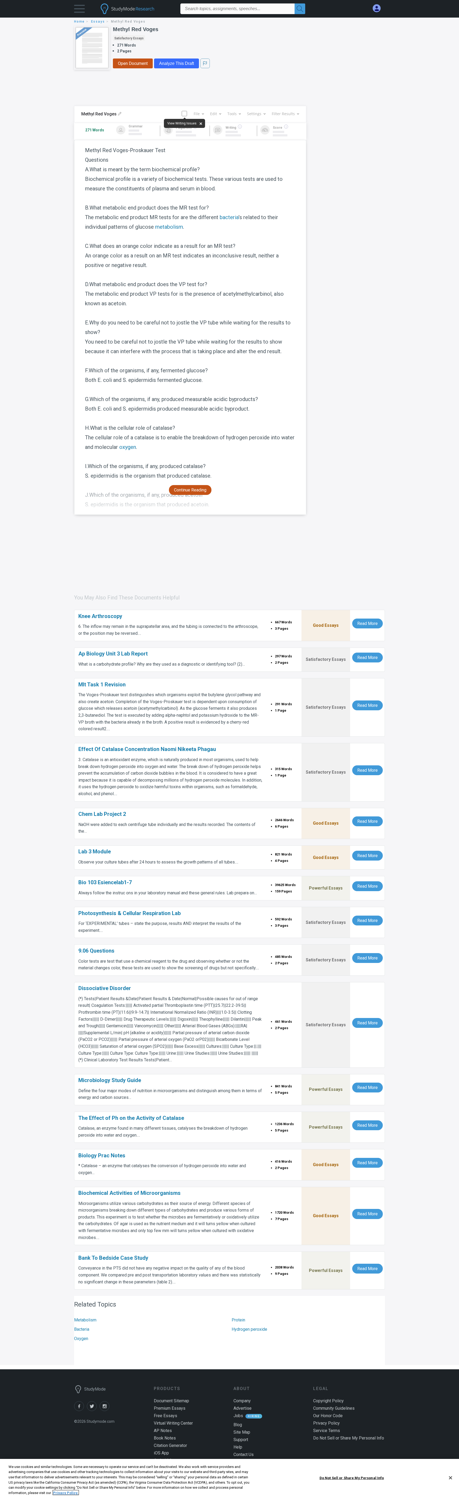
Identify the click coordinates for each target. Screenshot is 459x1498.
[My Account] (379, 8)
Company (242, 1400)
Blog (237, 1424)
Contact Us (243, 1454)
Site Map (241, 1432)
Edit (213, 113)
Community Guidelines (334, 1408)
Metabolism (85, 1319)
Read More (367, 623)
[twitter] (93, 1409)
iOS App (161, 1452)
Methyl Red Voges (135, 29)
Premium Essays (169, 1408)
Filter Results (283, 113)
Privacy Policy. (65, 1493)
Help (237, 1447)
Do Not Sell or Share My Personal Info (352, 1478)
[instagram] (105, 1409)
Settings (254, 113)
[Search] (300, 8)
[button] (79, 9)
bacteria (229, 217)
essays (98, 21)
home (79, 21)
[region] (229, 1478)
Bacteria (81, 1329)
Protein (238, 1319)
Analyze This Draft (176, 63)
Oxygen (81, 1338)
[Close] (450, 1478)
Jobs (238, 1415)
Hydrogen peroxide (249, 1329)
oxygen (127, 447)
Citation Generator (170, 1445)
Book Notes (165, 1438)
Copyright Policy (328, 1400)
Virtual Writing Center (173, 1423)
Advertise (242, 1408)
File (197, 113)
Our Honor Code (328, 1415)
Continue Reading (190, 490)
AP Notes (163, 1430)
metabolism (169, 227)
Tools (232, 113)
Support (240, 1439)
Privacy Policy (326, 1423)
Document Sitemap (171, 1400)
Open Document (133, 63)
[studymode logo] (136, 8)
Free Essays (165, 1415)
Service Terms (326, 1430)
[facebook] (80, 1409)
